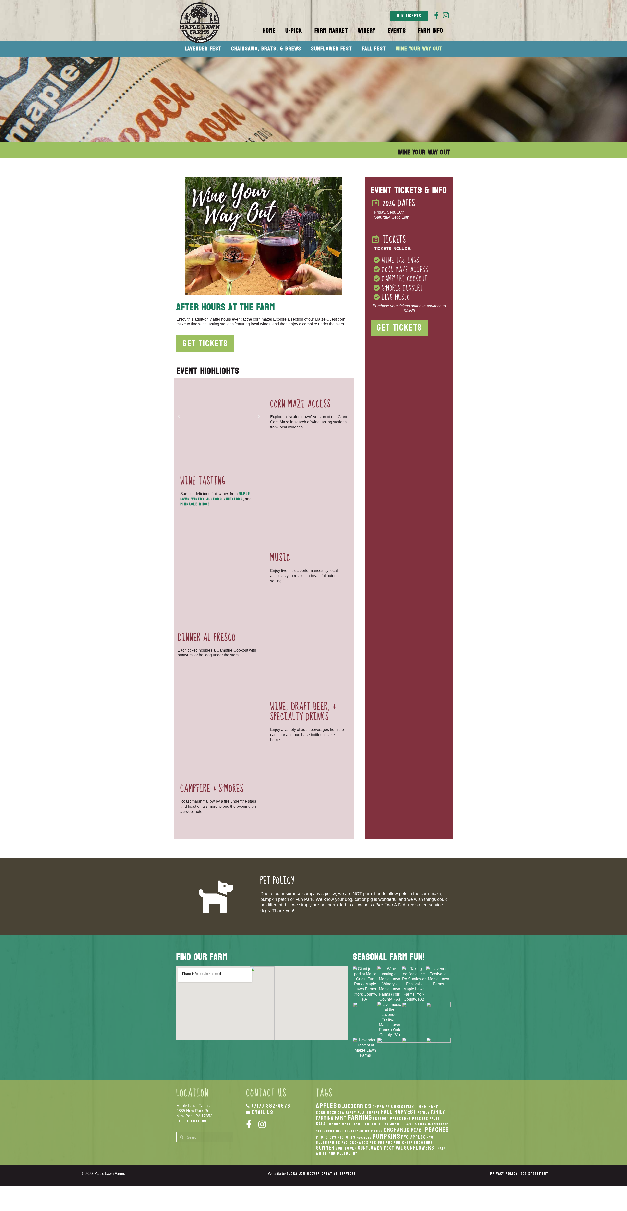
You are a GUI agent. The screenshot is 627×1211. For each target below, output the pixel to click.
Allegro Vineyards (224, 498)
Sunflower (346, 1148)
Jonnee (397, 1124)
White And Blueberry (336, 1153)
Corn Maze (326, 1112)
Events (397, 30)
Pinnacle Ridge (195, 504)
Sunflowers (419, 1148)
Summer (325, 1148)
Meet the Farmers (350, 1131)
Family (424, 1112)
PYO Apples (413, 1137)
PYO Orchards (355, 1142)
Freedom (381, 1118)
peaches (437, 1130)
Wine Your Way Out (419, 49)
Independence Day (371, 1124)
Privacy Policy (504, 1173)
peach (417, 1130)
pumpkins (386, 1136)
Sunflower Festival (380, 1148)
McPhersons (325, 1131)
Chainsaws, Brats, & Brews (266, 49)
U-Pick (293, 30)
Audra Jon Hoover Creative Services (321, 1173)
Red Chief (403, 1142)
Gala (321, 1123)
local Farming (416, 1124)
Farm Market (331, 30)
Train (440, 1148)
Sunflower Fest (331, 49)
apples (326, 1105)
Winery (366, 30)
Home (269, 30)
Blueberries (355, 1106)
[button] (178, 416)
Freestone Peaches (409, 1118)
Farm (341, 1118)
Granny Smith (340, 1124)
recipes (377, 1142)
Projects (364, 1137)
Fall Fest (374, 49)
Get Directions (191, 1121)
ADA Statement (535, 1173)
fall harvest (399, 1111)
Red (389, 1142)
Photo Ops (326, 1137)
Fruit (434, 1118)
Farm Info (430, 30)
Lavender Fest (203, 49)
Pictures (346, 1137)
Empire (373, 1112)
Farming (360, 1117)
